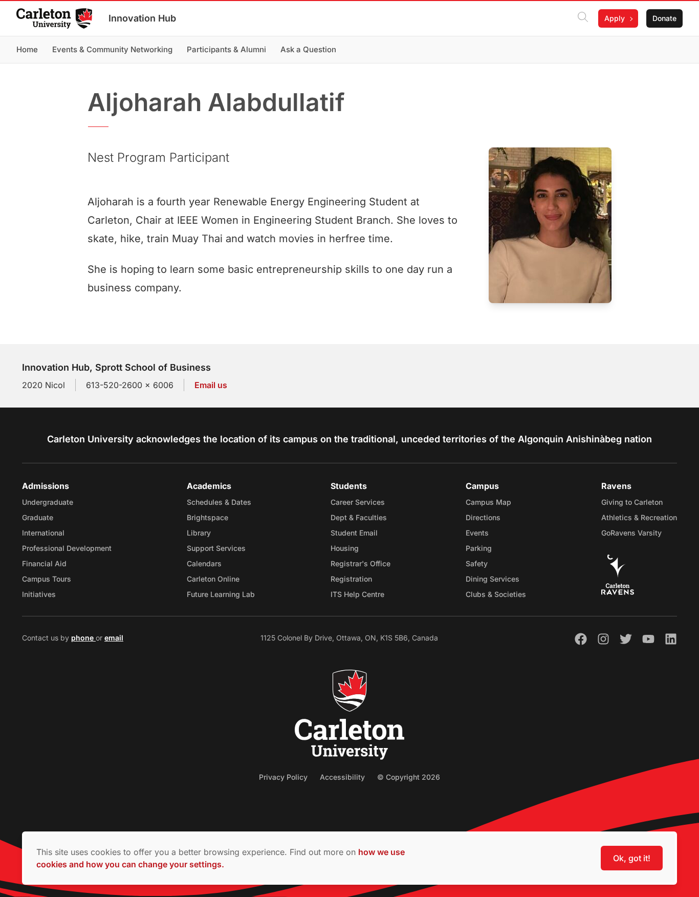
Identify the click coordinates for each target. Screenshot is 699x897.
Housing (345, 548)
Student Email (354, 532)
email (113, 637)
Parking (479, 548)
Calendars (204, 563)
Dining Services (492, 578)
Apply (614, 18)
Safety (477, 563)
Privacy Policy (283, 777)
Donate (664, 18)
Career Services (358, 502)
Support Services (216, 548)
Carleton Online (213, 578)
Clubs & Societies (496, 594)
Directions (483, 517)
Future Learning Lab (221, 594)
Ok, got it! (631, 858)
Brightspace (207, 517)
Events (477, 532)
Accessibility (342, 777)
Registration (351, 578)
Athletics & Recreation (639, 517)
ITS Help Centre (357, 594)
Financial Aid (44, 563)
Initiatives (39, 594)
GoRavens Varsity (631, 532)
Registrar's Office (360, 563)
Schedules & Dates (219, 502)
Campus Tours (46, 578)
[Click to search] (583, 18)
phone (83, 637)
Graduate (37, 517)
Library (199, 532)
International (43, 532)
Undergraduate (47, 502)
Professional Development (67, 548)
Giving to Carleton (632, 502)
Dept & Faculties (359, 517)
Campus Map (488, 502)
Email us (210, 385)
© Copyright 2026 (408, 777)
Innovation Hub (142, 18)
